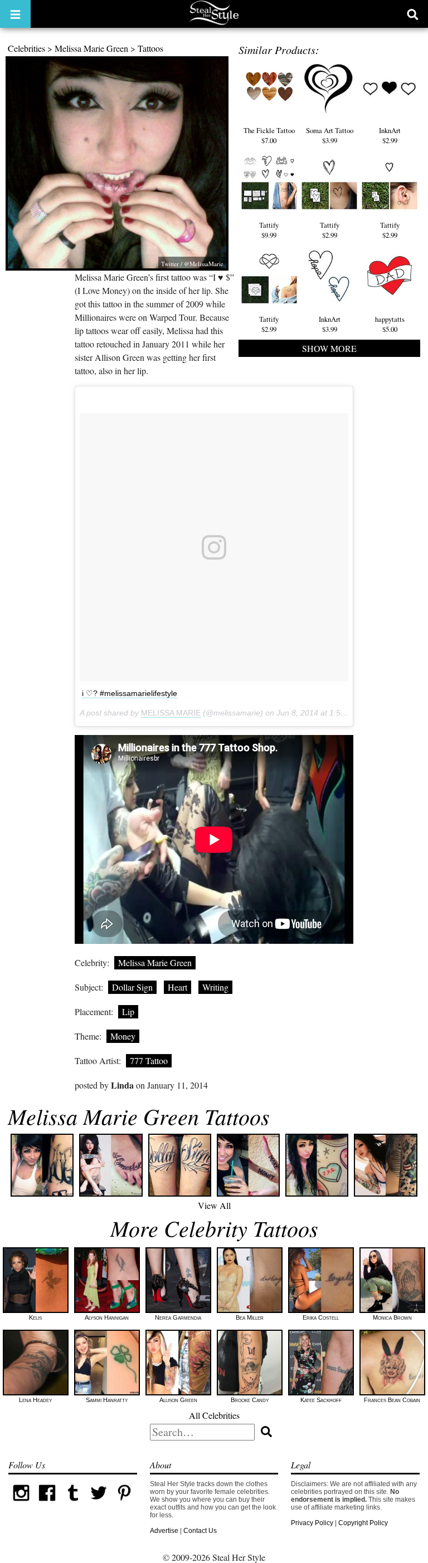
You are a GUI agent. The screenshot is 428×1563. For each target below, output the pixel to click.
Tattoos (150, 48)
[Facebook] (47, 1503)
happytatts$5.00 (390, 324)
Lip (128, 1011)
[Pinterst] (124, 1503)
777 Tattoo (149, 1060)
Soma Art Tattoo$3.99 (329, 135)
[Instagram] (21, 1503)
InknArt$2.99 (390, 135)
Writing (215, 987)
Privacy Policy (312, 1523)
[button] (15, 14)
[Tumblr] (73, 1503)
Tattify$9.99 (269, 230)
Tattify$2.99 (329, 230)
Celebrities (26, 48)
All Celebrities (214, 1415)
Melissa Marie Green (91, 48)
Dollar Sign (132, 987)
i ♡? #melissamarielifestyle (129, 693)
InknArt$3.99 (330, 324)
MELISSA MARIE (171, 712)
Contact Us (200, 1531)
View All (214, 1205)
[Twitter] (98, 1503)
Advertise (164, 1531)
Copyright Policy (363, 1523)
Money (122, 1036)
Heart (177, 987)
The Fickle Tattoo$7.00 (269, 135)
